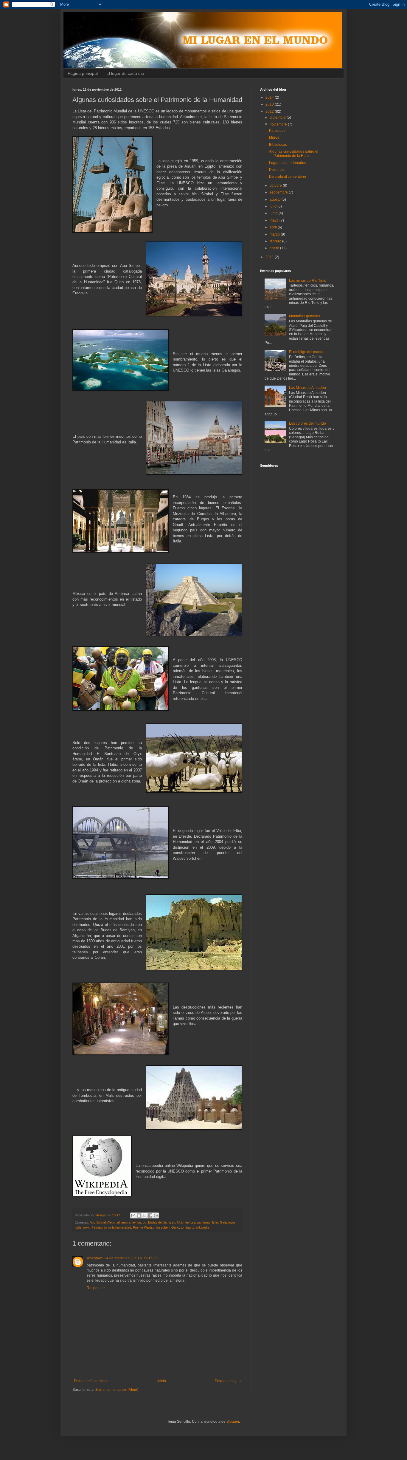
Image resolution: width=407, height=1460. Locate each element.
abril (274, 227)
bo (144, 1222)
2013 (270, 104)
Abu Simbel (98, 1222)
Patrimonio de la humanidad (111, 1227)
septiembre (279, 192)
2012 (270, 111)
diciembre (278, 117)
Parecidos (277, 131)
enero (275, 248)
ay (134, 1222)
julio (273, 206)
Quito (175, 1227)
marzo (275, 234)
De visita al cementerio (287, 176)
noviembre (279, 124)
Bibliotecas (278, 145)
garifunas (203, 1222)
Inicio (161, 1381)
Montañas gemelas (304, 316)
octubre (276, 185)
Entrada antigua (228, 1381)
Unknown (94, 1258)
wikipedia (202, 1227)
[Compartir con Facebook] (150, 1215)
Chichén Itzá (186, 1222)
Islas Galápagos (224, 1222)
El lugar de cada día (125, 73)
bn (139, 1222)
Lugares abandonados (287, 163)
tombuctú (187, 1227)
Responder (96, 1288)
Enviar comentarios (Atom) (116, 1390)
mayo (274, 220)
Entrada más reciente (91, 1381)
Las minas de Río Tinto (307, 281)
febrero (276, 241)
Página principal (83, 73)
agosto (276, 199)
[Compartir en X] (144, 1215)
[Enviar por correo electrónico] (133, 1215)
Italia (78, 1227)
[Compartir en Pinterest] (156, 1215)
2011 (270, 257)
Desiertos (277, 170)
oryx (86, 1227)
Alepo (111, 1222)
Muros (274, 137)
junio (274, 213)
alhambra (124, 1222)
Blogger (232, 1421)
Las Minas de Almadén (307, 388)
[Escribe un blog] (139, 1215)
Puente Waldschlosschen (151, 1227)
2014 (270, 97)
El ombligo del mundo (306, 352)
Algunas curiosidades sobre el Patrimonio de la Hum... (293, 153)
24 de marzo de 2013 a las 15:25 (131, 1258)
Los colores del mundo (307, 423)
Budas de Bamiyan (161, 1222)
